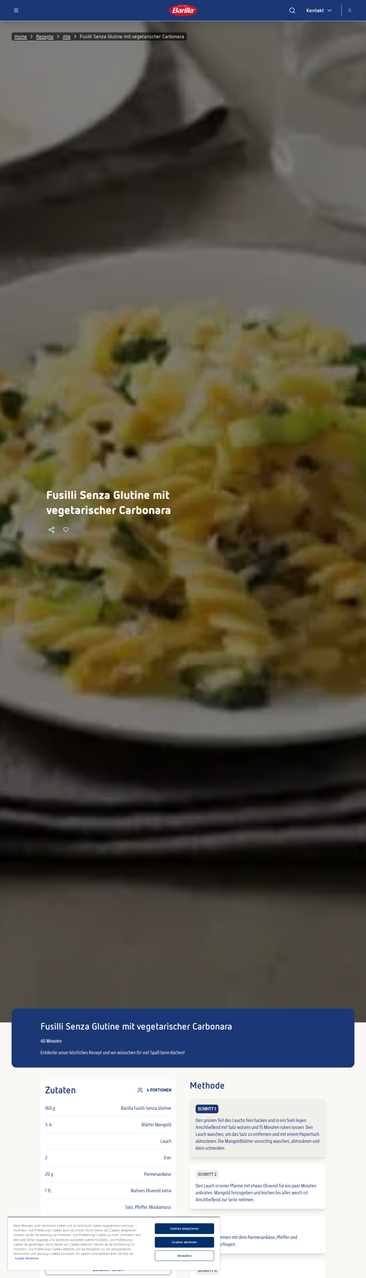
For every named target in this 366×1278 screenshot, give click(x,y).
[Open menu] (16, 10)
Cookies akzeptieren (184, 1228)
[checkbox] (257, 1128)
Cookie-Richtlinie (27, 1258)
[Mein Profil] (349, 10)
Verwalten (184, 1255)
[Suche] (292, 10)
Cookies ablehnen (184, 1242)
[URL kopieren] (51, 530)
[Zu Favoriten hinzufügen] (66, 530)
